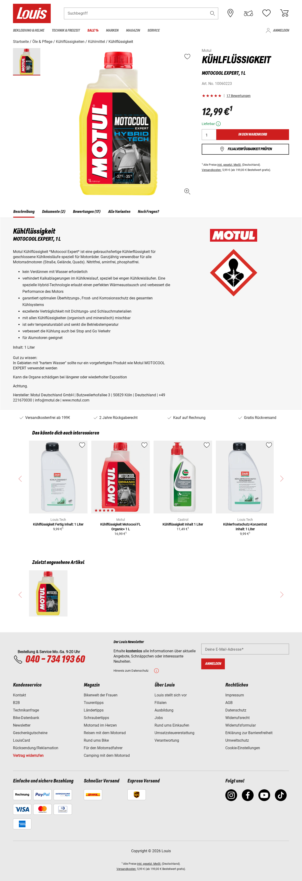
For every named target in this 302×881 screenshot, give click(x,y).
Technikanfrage (26, 710)
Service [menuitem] (153, 31)
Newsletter (21, 725)
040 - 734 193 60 (55, 659)
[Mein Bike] (248, 13)
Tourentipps (94, 702)
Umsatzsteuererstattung (174, 733)
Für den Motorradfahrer (103, 748)
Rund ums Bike (96, 740)
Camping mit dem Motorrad (107, 755)
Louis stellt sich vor (171, 695)
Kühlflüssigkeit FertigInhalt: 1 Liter (58, 524)
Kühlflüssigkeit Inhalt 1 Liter (183, 524)
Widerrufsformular (240, 725)
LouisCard (21, 740)
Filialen (161, 702)
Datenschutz (235, 710)
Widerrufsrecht (237, 718)
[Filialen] (230, 13)
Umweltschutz (237, 740)
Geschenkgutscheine (30, 733)
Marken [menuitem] (112, 31)
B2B (16, 702)
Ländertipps (94, 710)
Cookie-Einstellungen (242, 748)
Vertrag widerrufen (28, 755)
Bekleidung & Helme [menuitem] (28, 31)
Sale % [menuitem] (92, 31)
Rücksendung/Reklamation (35, 748)
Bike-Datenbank (26, 718)
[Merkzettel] (266, 13)
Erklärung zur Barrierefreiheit (249, 733)
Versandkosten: (212, 170)
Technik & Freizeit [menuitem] (66, 31)
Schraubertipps (96, 718)
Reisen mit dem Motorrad (105, 733)
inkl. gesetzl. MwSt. (229, 164)
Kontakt (19, 695)
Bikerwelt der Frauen (100, 695)
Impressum (234, 695)
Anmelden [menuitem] (281, 31)
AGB (229, 702)
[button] (212, 13)
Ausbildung (164, 710)
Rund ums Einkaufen (172, 725)
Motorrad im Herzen (100, 725)
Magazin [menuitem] (133, 31)
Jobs (159, 718)
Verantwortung (167, 740)
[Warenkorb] (284, 13)
